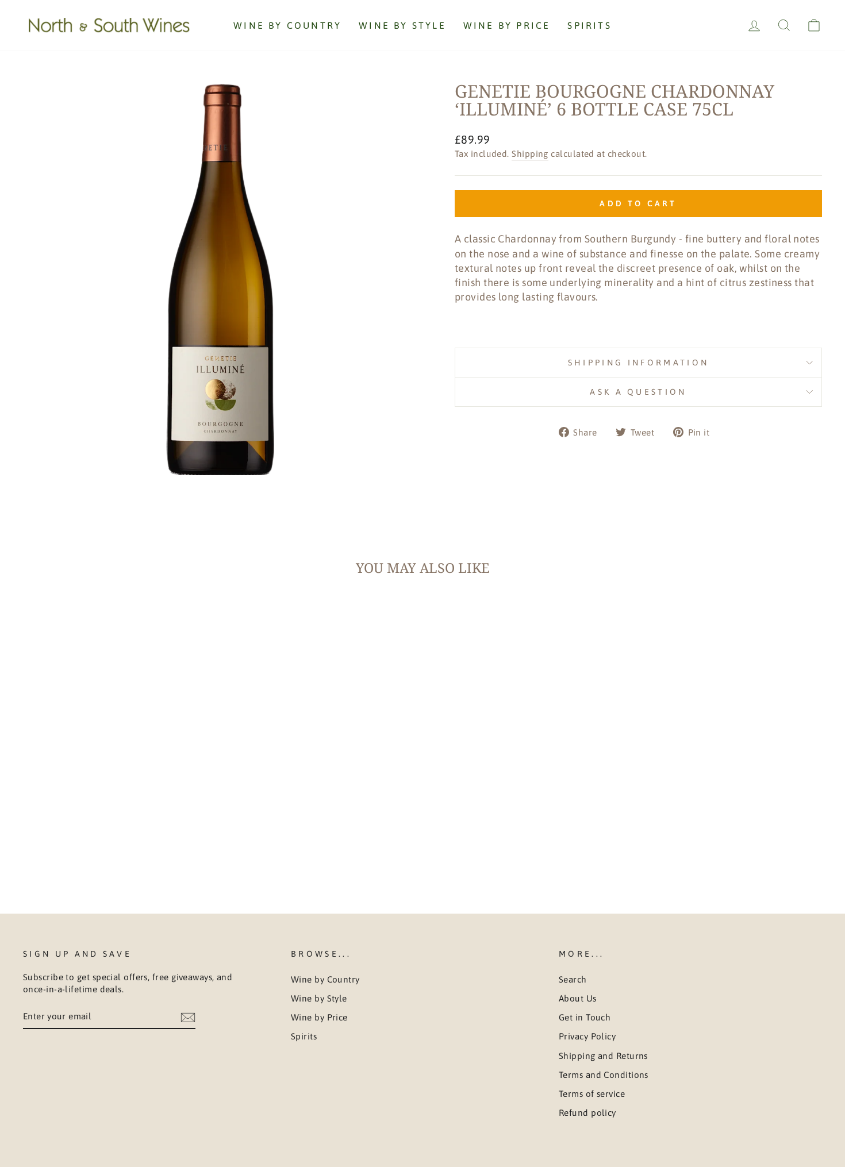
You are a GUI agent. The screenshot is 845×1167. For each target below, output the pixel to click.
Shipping (530, 154)
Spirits (589, 25)
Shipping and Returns (603, 1056)
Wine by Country (287, 25)
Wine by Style (402, 25)
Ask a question (638, 391)
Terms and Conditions (603, 1075)
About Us (578, 998)
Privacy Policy (587, 1036)
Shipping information (638, 362)
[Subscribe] (187, 1016)
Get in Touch (584, 1017)
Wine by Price (507, 25)
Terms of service (592, 1094)
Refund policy (587, 1113)
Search (573, 979)
